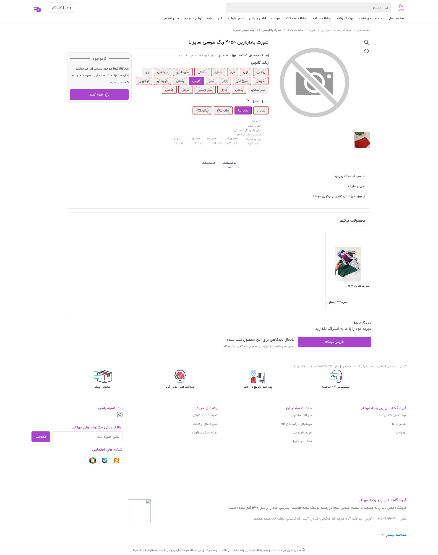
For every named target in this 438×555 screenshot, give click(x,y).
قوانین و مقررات (301, 441)
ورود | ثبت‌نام (61, 7)
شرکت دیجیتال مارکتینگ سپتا (149, 550)
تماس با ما (399, 424)
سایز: (265, 101)
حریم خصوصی (302, 432)
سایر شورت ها (295, 30)
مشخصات (208, 163)
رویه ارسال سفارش (204, 432)
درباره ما (401, 432)
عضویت (40, 436)
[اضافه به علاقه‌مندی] (366, 51)
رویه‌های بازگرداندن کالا (296, 424)
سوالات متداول (301, 415)
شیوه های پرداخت (205, 424)
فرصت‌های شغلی (395, 415)
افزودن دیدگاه (334, 342)
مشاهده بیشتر (396, 535)
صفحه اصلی (363, 30)
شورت (312, 30)
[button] (396, 18)
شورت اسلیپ (187, 55)
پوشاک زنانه (344, 30)
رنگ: (265, 62)
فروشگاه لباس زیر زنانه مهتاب (248, 550)
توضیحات (229, 163)
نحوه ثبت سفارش (205, 415)
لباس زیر (326, 30)
